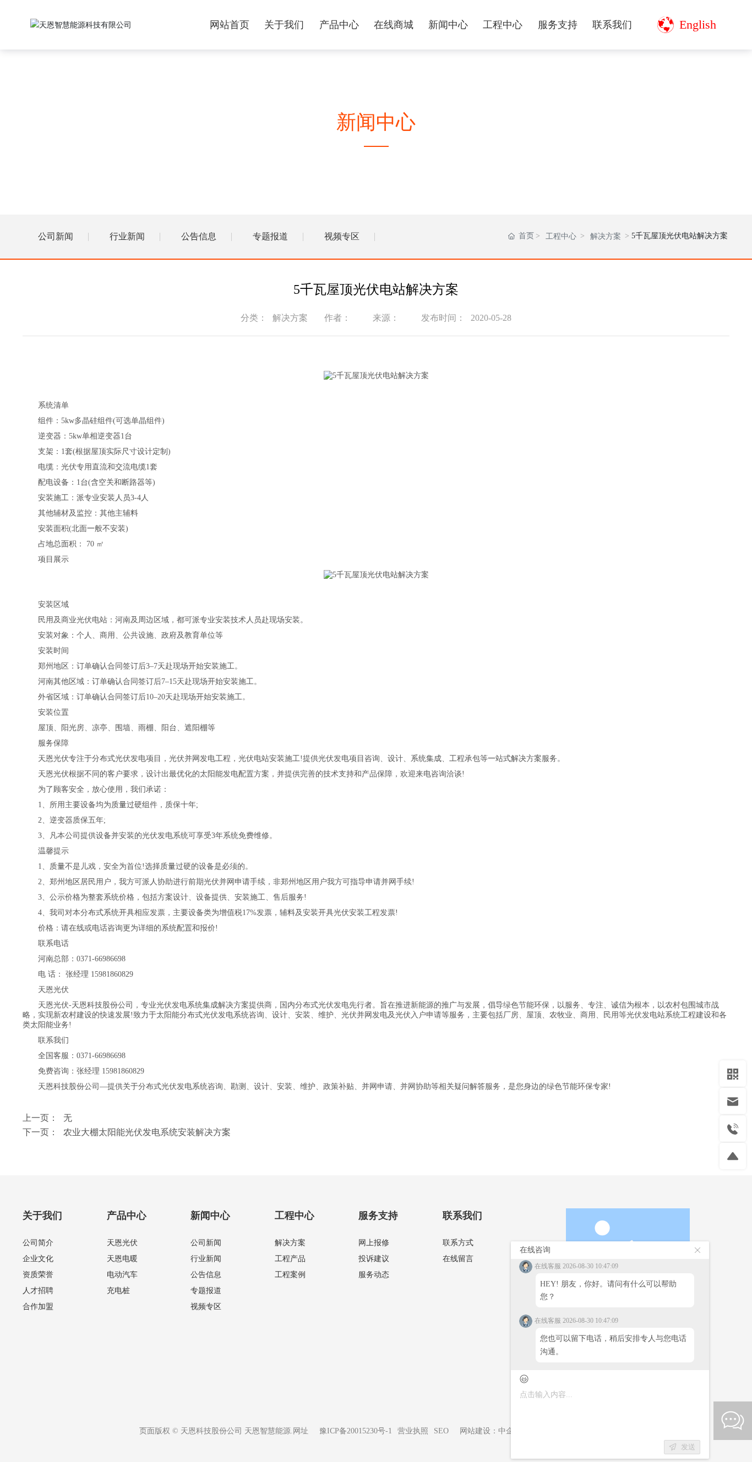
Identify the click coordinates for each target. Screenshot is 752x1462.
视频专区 (341, 236)
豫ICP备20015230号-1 (355, 1431)
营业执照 (412, 1431)
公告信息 (198, 236)
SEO (441, 1431)
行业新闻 (127, 236)
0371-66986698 (101, 959)
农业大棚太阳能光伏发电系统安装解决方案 (147, 1132)
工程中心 (561, 236)
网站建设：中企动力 (494, 1431)
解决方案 (605, 236)
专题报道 (270, 236)
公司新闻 (55, 236)
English (697, 24)
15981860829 (112, 974)
